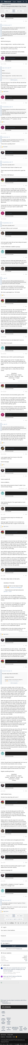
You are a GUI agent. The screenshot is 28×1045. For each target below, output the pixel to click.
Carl (26, 960)
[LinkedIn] (10, 923)
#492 (26, 336)
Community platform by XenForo (13, 1040)
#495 (26, 420)
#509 (26, 881)
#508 (26, 862)
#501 (26, 575)
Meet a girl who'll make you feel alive (12, 976)
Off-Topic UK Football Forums (9, 973)
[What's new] (23, 1)
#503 (26, 667)
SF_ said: (4, 278)
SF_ (2, 8)
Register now (19, 948)
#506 (26, 807)
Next (21, 11)
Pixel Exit (7, 1041)
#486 (26, 185)
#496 (26, 454)
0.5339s (17, 1044)
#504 (26, 759)
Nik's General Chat (7, 979)
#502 (26, 645)
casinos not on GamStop (8, 1028)
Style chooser (3, 1034)
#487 (26, 219)
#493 (26, 353)
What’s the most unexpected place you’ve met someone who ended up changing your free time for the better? (14, 969)
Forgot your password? (6, 941)
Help (14, 1036)
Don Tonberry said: (6, 25)
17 (13, 11)
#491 (26, 306)
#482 (26, 64)
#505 (26, 791)
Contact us (3, 1036)
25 (17, 11)
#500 (26, 537)
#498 (26, 499)
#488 (26, 239)
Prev (7, 11)
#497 (26, 476)
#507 (26, 836)
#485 (26, 158)
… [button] (11, 11)
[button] (1, 1)
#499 (26, 514)
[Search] (26, 1)
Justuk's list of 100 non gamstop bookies (3, 1021)
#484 (26, 133)
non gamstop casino (25, 1028)
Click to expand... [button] (14, 80)
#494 (26, 391)
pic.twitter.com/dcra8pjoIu (15, 587)
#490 (26, 274)
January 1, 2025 (8, 591)
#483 (26, 103)
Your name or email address (8, 930)
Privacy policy (9, 1036)
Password (3, 935)
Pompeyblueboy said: (6, 106)
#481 (26, 21)
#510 (26, 896)
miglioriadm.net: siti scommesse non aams (15, 1028)
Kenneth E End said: (6, 671)
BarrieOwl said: (5, 137)
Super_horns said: (6, 67)
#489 (26, 257)
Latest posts (6, 965)
